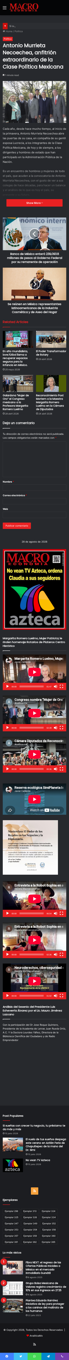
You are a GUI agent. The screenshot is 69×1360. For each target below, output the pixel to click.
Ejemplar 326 (30, 1217)
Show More (33, 202)
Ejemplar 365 (48, 1242)
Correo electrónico (15, 495)
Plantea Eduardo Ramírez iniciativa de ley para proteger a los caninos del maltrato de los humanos (45, 1306)
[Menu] (4, 9)
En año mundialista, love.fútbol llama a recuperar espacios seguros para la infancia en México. (15, 358)
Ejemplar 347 (11, 1223)
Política (19, 31)
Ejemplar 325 (11, 1217)
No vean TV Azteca (38, 1160)
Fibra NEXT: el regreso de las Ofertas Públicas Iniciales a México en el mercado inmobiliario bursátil (43, 1268)
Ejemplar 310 (30, 1211)
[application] (34, 672)
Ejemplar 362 (30, 1242)
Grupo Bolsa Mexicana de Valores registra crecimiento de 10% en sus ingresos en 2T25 (46, 1286)
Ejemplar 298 (11, 1211)
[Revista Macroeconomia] (24, 8)
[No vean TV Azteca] (13, 1165)
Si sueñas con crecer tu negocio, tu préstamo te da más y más (34, 1127)
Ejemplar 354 (30, 1229)
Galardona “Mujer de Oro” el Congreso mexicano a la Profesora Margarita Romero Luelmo (16, 402)
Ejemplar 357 (11, 1235)
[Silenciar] (55, 686)
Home (9, 31)
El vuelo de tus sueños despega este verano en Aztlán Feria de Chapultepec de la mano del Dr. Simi (46, 1144)
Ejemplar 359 (30, 1235)
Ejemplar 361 (11, 1242)
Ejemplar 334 (49, 1217)
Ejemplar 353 (11, 1229)
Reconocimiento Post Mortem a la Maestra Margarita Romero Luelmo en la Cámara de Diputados (50, 402)
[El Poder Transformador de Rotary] (51, 339)
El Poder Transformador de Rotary (51, 352)
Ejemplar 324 (48, 1211)
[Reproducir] (7, 686)
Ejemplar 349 (30, 1223)
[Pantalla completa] (61, 686)
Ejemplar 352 (49, 1223)
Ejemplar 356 (49, 1229)
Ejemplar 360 (49, 1235)
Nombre (8, 481)
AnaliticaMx (36, 1335)
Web (5, 508)
